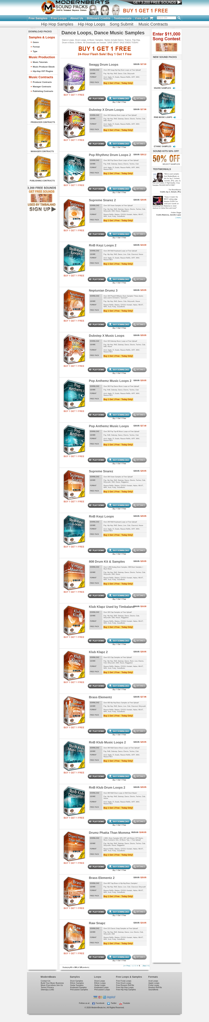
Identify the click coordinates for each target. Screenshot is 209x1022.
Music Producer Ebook (44, 67)
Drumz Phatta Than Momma (109, 832)
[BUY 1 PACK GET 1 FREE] (74, 75)
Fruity (114, 216)
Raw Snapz (97, 923)
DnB (105, 120)
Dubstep (121, 119)
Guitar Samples (76, 985)
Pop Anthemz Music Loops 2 (110, 381)
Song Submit (121, 24)
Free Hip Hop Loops (125, 987)
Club (124, 73)
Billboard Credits (98, 18)
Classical (134, 254)
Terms (43, 987)
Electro (132, 119)
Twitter (113, 1003)
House (110, 120)
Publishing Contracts (43, 91)
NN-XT (140, 214)
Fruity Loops (153, 985)
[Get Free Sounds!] (41, 211)
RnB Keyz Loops (101, 516)
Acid (105, 77)
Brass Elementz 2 (102, 878)
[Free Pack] (74, 95)
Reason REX (108, 79)
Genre (36, 42)
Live (124, 254)
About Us (76, 18)
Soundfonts (121, 216)
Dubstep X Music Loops (106, 335)
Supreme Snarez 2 (102, 200)
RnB (115, 73)
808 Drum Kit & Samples (107, 561)
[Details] (84, 75)
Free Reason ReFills (125, 985)
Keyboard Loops (101, 987)
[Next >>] (146, 966)
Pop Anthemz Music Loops (109, 426)
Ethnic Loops (100, 983)
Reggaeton (125, 211)
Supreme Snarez (101, 471)
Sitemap (44, 990)
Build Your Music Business (52, 983)
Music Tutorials (40, 62)
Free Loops (59, 18)
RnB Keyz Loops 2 (102, 245)
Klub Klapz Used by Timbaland (111, 607)
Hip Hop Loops (91, 24)
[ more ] (178, 218)
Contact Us (45, 981)
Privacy (50, 987)
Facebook (99, 1003)
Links (51, 990)
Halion (135, 214)
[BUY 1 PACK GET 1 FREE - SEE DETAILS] (167, 71)
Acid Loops (153, 981)
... (141, 966)
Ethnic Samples (77, 983)
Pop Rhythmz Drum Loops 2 (110, 155)
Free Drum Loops (123, 983)
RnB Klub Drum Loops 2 (107, 787)
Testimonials (122, 18)
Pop (105, 73)
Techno (138, 119)
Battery (117, 214)
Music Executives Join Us (52, 985)
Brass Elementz (100, 697)
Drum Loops (99, 981)
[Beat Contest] (166, 54)
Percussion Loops (102, 990)
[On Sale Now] (166, 166)
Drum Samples (76, 981)
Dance (120, 73)
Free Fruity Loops (123, 981)
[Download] (159, 71)
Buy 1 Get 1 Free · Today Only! (118, 83)
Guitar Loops (99, 985)
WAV (137, 77)
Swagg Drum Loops (103, 64)
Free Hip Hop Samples (126, 990)
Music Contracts (153, 24)
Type (35, 51)
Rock (132, 661)
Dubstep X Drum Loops (106, 110)
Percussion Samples (79, 990)
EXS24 (123, 214)
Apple (110, 77)
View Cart (142, 18)
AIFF (133, 77)
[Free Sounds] (155, 2)
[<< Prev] (127, 966)
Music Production (42, 57)
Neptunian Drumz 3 (103, 290)
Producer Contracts (42, 82)
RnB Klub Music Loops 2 (107, 742)
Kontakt (129, 214)
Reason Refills (125, 77)
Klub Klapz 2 (98, 652)
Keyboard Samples (78, 987)
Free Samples (38, 18)
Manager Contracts (42, 86)
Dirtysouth (130, 73)
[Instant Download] (64, 75)
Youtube (126, 1003)
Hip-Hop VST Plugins (43, 71)
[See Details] (42, 108)
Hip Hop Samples (57, 24)
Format (36, 47)
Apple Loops (153, 983)
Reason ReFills (155, 987)
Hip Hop (110, 73)
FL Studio (116, 77)
